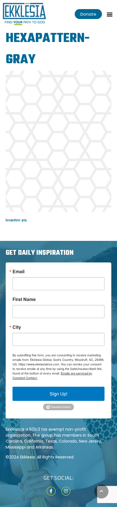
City (16, 327)
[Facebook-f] (51, 491)
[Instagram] (65, 491)
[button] (109, 14)
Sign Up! (58, 393)
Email (18, 271)
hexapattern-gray (16, 220)
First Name (24, 299)
